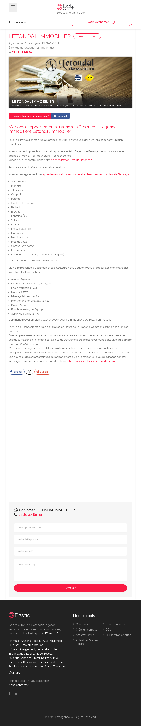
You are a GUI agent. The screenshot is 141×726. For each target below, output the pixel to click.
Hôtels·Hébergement (22, 649)
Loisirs (30, 653)
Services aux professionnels (26, 666)
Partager (17, 371)
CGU (108, 629)
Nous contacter (115, 624)
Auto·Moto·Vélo (52, 640)
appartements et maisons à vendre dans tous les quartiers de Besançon (86, 174)
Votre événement (99, 22)
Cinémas (14, 645)
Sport (48, 666)
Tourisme (59, 666)
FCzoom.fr (52, 633)
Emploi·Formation (32, 645)
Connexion (19, 22)
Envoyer (70, 588)
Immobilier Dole (87, 36)
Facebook (61, 116)
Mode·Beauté (43, 653)
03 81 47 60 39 (22, 52)
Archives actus (85, 635)
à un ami (44, 371)
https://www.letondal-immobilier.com (92, 361)
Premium (38, 658)
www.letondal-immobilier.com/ (31, 116)
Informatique (17, 653)
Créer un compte (86, 629)
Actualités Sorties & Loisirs (88, 642)
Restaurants (30, 662)
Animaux (14, 640)
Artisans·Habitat (31, 640)
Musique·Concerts (20, 658)
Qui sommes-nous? (118, 635)
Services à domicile (52, 662)
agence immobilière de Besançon (71, 160)
